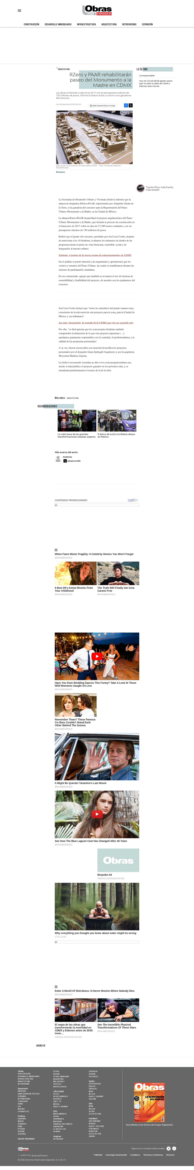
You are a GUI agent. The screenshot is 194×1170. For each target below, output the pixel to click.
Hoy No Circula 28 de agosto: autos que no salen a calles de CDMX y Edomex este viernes (155, 83)
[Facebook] (126, 105)
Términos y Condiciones (153, 1155)
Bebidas (92, 1123)
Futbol (56, 1071)
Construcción (31, 24)
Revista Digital (60, 1086)
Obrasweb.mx (174, 1148)
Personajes (94, 1129)
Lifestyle (57, 1084)
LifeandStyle (23, 1111)
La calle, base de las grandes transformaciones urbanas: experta (76, 435)
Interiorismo (129, 24)
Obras (20, 1071)
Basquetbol (58, 1079)
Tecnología (23, 1101)
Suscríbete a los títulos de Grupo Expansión (149, 1124)
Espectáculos (95, 1084)
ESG (19, 1106)
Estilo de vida (95, 1114)
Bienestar (93, 1131)
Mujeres (21, 1109)
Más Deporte (58, 1081)
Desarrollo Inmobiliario (58, 24)
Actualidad (58, 1139)
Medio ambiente (60, 1114)
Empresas (22, 1091)
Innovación (58, 1126)
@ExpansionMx (74, 461)
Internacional (24, 1099)
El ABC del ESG (59, 1129)
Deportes (57, 1099)
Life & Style (58, 1091)
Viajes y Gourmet (60, 1106)
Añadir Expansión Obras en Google (103, 105)
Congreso (22, 1124)
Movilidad (57, 1121)
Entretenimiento (60, 1096)
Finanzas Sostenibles (62, 1124)
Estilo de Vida (95, 1134)
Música (56, 1104)
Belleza (92, 1094)
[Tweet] (131, 105)
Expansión (147, 24)
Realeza (92, 1086)
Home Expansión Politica (28, 1094)
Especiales (93, 1076)
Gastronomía (94, 1121)
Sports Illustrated (26, 1139)
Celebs (92, 1111)
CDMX (20, 1126)
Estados (21, 1129)
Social (56, 1116)
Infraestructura (86, 24)
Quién (92, 1081)
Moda (91, 1091)
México (21, 1121)
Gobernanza (58, 1119)
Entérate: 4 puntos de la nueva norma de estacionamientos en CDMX (95, 255)
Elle (90, 1103)
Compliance (135, 1155)
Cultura (92, 1099)
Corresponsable (147, 75)
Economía (22, 1096)
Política (21, 1116)
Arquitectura (109, 24)
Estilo (56, 1094)
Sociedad (22, 1134)
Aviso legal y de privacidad (116, 1155)
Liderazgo (93, 1071)
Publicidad (98, 1155)
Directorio (170, 1155)
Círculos (93, 1089)
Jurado (92, 1136)
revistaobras (169, 1148)
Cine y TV (57, 1101)
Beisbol (56, 1074)
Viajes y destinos (96, 1126)
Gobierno (22, 1118)
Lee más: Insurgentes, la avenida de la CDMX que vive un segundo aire (96, 322)
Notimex (67, 457)
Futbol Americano (61, 1076)
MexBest (93, 1118)
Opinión (21, 1131)
